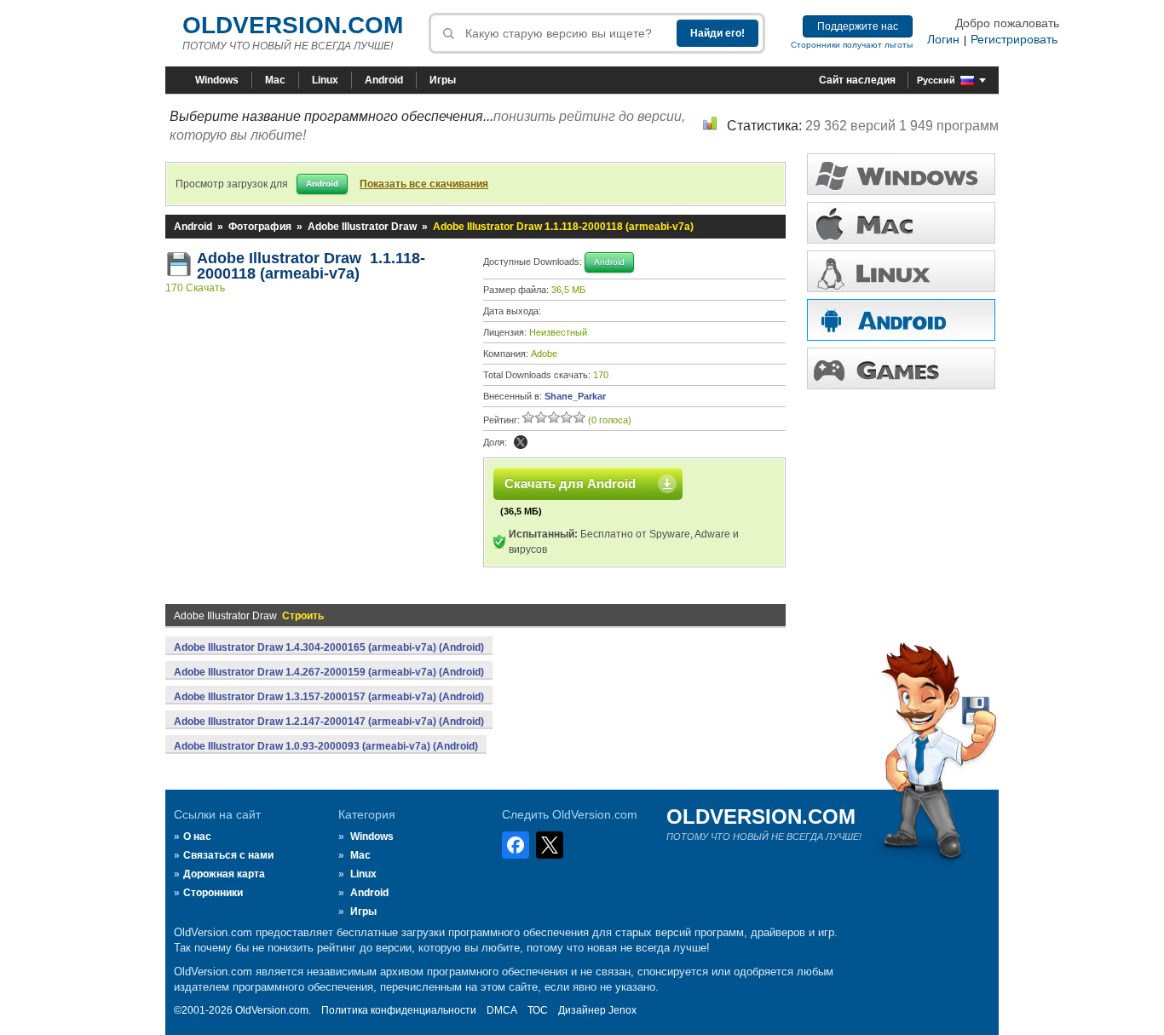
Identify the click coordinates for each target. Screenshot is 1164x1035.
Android (384, 80)
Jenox (622, 1010)
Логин (943, 39)
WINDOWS (901, 174)
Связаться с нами (228, 855)
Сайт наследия (857, 80)
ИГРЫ (901, 368)
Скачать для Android (570, 483)
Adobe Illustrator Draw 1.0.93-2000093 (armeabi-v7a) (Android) (326, 746)
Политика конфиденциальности (398, 1010)
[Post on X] (520, 442)
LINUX (901, 271)
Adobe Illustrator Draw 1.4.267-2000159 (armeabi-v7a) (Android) (329, 672)
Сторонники (213, 893)
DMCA (502, 1010)
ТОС (537, 1010)
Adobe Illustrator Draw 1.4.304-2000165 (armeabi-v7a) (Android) (329, 647)
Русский (936, 80)
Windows (217, 80)
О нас (197, 836)
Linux (325, 80)
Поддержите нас (857, 26)
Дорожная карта (224, 874)
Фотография (259, 227)
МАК (901, 223)
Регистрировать (1014, 39)
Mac (275, 80)
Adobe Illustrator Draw (362, 227)
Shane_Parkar (575, 396)
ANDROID (901, 320)
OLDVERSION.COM (292, 25)
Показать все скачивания (424, 184)
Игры (442, 80)
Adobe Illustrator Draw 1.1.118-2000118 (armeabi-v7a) (311, 266)
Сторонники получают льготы (852, 44)
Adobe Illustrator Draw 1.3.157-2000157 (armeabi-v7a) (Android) (329, 697)
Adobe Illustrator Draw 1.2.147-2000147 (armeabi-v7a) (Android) (329, 721)
